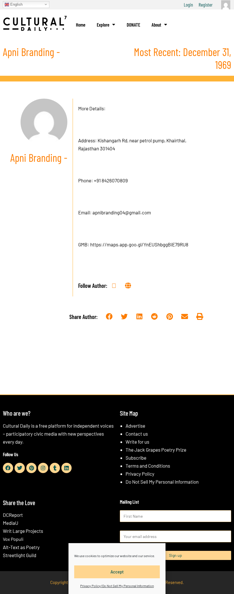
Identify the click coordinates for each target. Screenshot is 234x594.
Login (188, 4)
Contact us (137, 433)
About (156, 24)
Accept (117, 571)
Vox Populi (13, 539)
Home (80, 24)
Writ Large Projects (23, 531)
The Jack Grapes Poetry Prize (156, 450)
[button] (109, 317)
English (16, 4)
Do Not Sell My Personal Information (162, 482)
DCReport (13, 515)
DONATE (133, 24)
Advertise (135, 425)
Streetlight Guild (19, 555)
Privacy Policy (140, 474)
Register (206, 4)
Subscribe (136, 458)
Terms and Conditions (148, 466)
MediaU (10, 523)
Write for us (137, 441)
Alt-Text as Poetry (21, 547)
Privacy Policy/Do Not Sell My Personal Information (117, 586)
